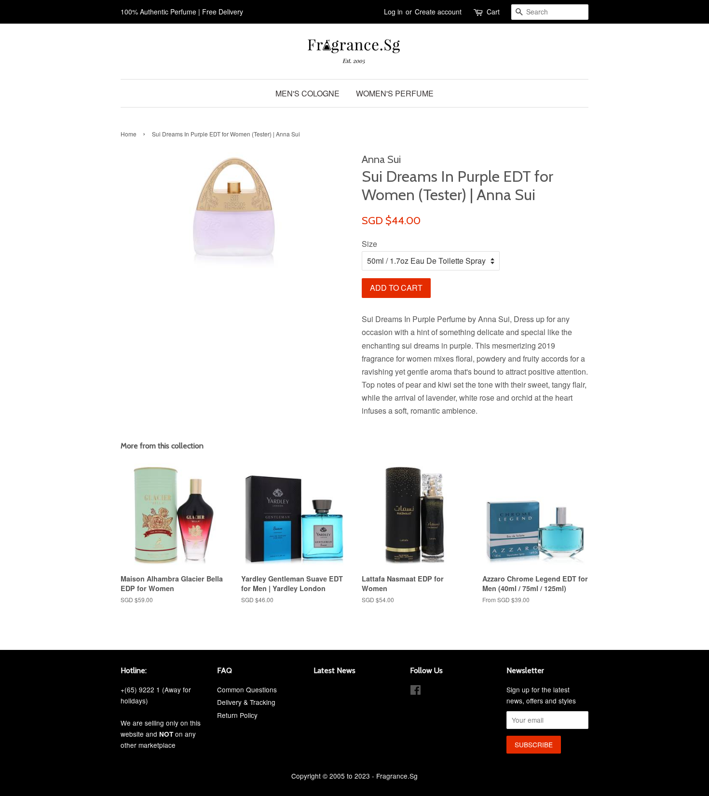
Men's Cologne (307, 93)
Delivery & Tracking (246, 702)
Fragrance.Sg (397, 776)
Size (369, 243)
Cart (493, 11)
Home (128, 134)
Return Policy (237, 715)
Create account (438, 11)
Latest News (334, 670)
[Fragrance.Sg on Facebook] (415, 691)
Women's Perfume (395, 93)
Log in (393, 11)
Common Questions (247, 689)
